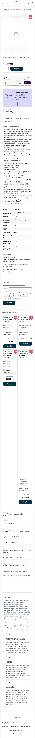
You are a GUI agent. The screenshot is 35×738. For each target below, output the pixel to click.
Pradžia (5, 9)
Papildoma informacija (22, 118)
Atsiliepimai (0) (9, 121)
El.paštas (6, 288)
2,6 (16, 235)
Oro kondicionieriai (13, 9)
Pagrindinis (6, 723)
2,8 (16, 232)
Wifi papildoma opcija (21, 220)
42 (16, 241)
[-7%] (25, 321)
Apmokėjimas (25, 726)
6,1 (16, 229)
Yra (16, 216)
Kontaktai (14, 726)
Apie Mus (5, 726)
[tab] (9, 118)
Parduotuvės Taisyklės (16, 730)
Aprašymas (8, 118)
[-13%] (10, 357)
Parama (27, 723)
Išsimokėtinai (17, 723)
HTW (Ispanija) (11, 112)
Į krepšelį (16, 68)
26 (16, 246)
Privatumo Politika (16, 734)
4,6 (16, 225)
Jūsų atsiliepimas (8, 272)
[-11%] (10, 321)
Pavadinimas (7, 282)
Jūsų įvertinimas (8, 269)
